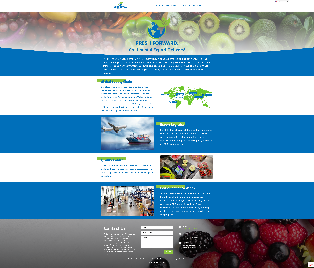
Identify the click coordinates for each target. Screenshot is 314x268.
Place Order (185, 6)
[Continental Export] (186, 110)
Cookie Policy (182, 258)
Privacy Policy (173, 258)
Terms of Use (164, 258)
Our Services (171, 6)
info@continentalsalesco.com (192, 229)
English (279, 1)
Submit (168, 252)
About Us (138, 258)
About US (160, 6)
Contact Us (196, 6)
